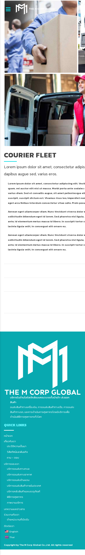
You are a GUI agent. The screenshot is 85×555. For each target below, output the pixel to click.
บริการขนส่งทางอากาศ (19, 474)
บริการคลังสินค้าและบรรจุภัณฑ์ (23, 491)
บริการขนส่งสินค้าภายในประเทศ (24, 486)
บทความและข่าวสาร (14, 509)
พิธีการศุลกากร (15, 497)
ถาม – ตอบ (13, 457)
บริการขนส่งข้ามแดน (18, 480)
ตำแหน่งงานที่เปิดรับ (18, 519)
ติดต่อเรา (9, 526)
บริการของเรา (11, 464)
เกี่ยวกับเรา (10, 441)
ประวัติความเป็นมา (16, 446)
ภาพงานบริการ (15, 502)
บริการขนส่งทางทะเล (18, 469)
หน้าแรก (8, 436)
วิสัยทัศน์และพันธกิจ (17, 452)
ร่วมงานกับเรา (11, 514)
